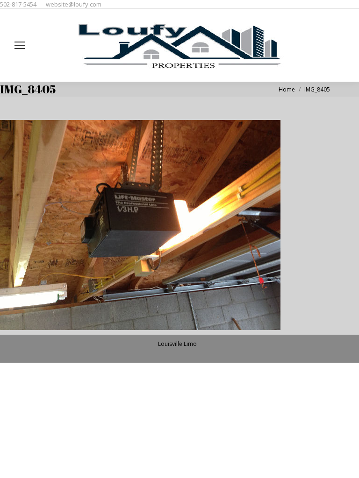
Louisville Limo (177, 344)
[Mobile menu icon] (19, 45)
